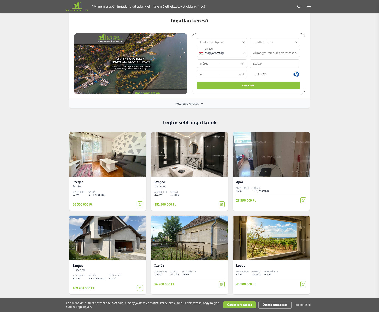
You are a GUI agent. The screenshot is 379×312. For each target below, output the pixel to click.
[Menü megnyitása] (309, 6)
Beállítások (303, 305)
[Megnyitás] (140, 204)
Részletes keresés (187, 103)
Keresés (248, 85)
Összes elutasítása (275, 305)
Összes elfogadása (239, 305)
